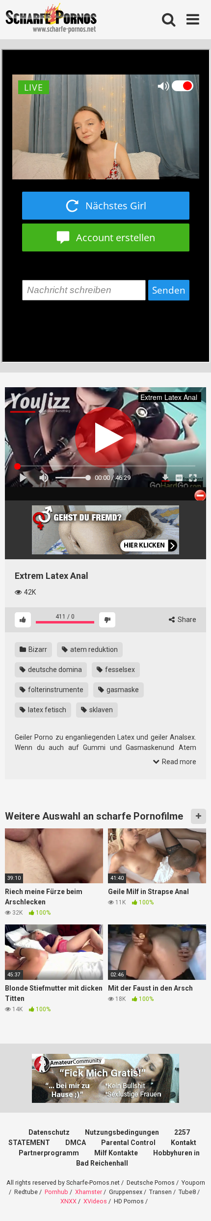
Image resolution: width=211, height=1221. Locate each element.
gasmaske (122, 690)
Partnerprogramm (49, 1153)
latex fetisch (46, 710)
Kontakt (183, 1142)
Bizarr (37, 649)
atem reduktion (93, 649)
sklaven (100, 710)
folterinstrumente (54, 690)
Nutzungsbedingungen (122, 1132)
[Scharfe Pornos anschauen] (51, 19)
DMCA (75, 1142)
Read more (178, 762)
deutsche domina (54, 669)
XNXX (68, 1201)
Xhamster (88, 1192)
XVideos (95, 1201)
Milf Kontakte (116, 1153)
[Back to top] (193, 1201)
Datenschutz (49, 1132)
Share (186, 619)
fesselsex (119, 669)
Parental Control (128, 1142)
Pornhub (56, 1192)
